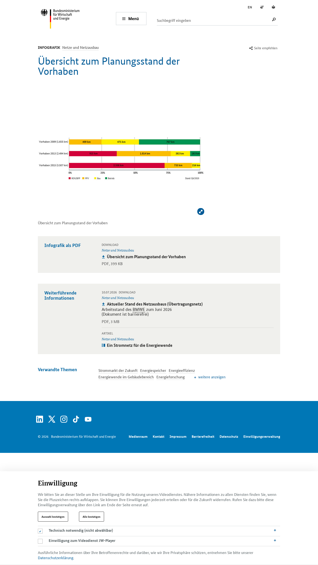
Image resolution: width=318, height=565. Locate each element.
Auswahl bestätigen (53, 517)
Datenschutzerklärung (55, 557)
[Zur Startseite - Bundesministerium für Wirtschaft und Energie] (78, 18)
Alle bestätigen (91, 517)
